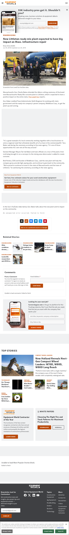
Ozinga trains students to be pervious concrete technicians (28, 247)
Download (44, 427)
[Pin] (45, 221)
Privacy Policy (41, 28)
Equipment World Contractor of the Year (16, 418)
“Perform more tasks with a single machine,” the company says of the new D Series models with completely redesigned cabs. (51, 373)
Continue (37, 286)
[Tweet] (40, 221)
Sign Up (6, 516)
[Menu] (2, 3)
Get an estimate (13, 187)
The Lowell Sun (33, 97)
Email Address (35, 276)
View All (58, 427)
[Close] (66, 524)
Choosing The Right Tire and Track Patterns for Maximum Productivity (50, 419)
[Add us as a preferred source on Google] (26, 221)
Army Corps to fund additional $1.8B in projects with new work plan (49, 247)
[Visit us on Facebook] (25, 495)
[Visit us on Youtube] (38, 495)
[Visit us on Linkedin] (33, 495)
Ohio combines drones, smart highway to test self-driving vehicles (6, 247)
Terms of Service (51, 28)
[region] (34, 528)
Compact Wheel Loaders (43, 355)
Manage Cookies (7, 531)
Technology (5, 380)
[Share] (31, 221)
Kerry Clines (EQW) (9, 46)
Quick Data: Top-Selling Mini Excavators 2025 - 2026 (51, 386)
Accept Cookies (48, 531)
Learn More (11, 437)
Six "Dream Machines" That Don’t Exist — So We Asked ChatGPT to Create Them (6, 384)
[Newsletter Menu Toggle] (66, 3)
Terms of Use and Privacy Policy (45, 27)
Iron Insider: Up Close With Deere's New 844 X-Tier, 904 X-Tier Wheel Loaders (6, 399)
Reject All (60, 531)
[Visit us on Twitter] (29, 495)
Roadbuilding (9, 35)
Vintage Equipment (28, 380)
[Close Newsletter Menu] (67, 10)
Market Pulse (49, 380)
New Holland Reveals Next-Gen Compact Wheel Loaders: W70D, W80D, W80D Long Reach (51, 363)
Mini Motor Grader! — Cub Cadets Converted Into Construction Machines (29, 386)
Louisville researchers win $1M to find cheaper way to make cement (6, 259)
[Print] (22, 221)
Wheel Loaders (4, 393)
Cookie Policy (60, 527)
